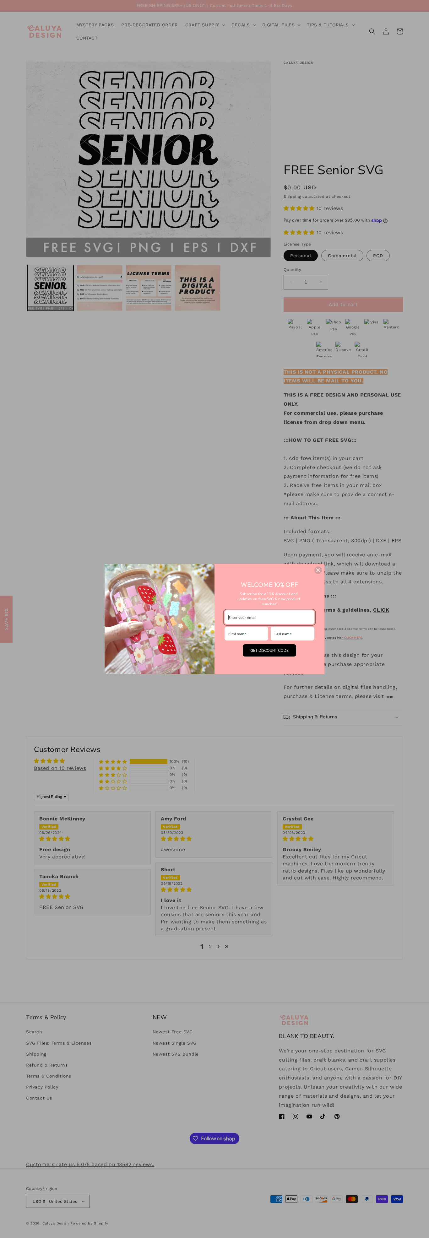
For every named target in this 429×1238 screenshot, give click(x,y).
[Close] (318, 570)
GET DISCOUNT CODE (269, 650)
